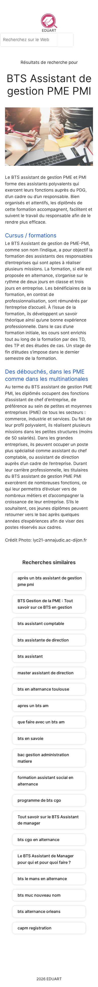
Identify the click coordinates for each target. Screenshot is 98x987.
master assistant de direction (46, 672)
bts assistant (30, 656)
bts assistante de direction (43, 639)
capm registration (35, 927)
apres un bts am (33, 705)
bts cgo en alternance (38, 839)
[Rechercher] (66, 40)
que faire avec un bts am (41, 721)
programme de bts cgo (39, 800)
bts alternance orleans (39, 911)
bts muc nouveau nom (39, 895)
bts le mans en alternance (42, 878)
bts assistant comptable (41, 623)
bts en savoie (30, 738)
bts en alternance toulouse (43, 689)
